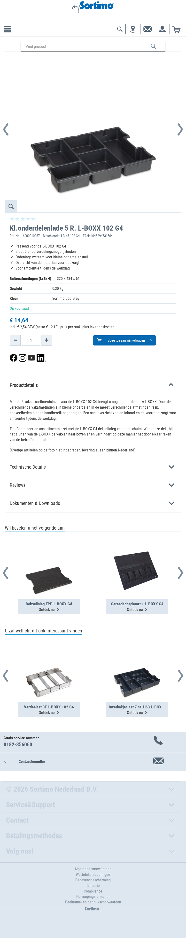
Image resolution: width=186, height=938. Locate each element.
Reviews (17, 485)
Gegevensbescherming (93, 880)
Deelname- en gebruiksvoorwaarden (93, 902)
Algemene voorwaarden (93, 869)
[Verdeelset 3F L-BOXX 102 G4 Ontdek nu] (49, 659)
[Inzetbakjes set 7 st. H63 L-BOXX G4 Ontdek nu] (137, 659)
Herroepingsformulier (93, 896)
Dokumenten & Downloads (35, 503)
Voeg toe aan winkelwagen (126, 340)
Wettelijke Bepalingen (93, 874)
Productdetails (24, 385)
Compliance (93, 891)
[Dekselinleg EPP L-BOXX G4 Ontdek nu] (49, 556)
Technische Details (28, 467)
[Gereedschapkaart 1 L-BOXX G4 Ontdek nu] (137, 556)
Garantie (93, 885)
